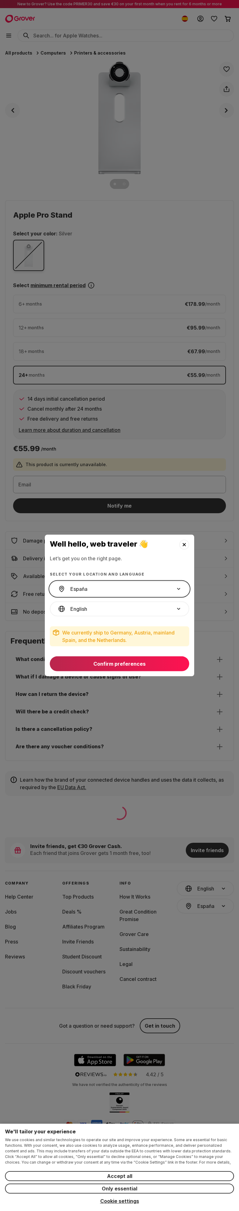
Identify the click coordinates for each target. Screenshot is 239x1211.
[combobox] (119, 588)
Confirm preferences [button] (119, 664)
